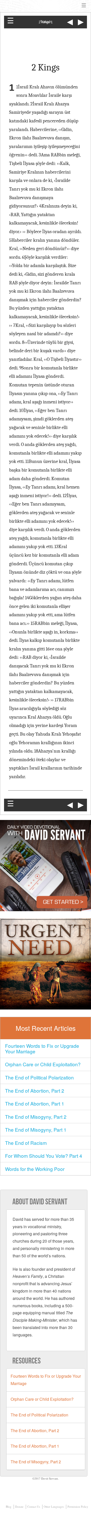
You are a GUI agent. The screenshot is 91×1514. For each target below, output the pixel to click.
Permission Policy (77, 1506)
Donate (19, 1506)
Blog (8, 1506)
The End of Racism (26, 1142)
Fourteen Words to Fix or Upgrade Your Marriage (42, 1048)
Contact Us (33, 1506)
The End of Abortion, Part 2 (34, 1090)
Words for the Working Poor (34, 1168)
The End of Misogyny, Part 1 (35, 1129)
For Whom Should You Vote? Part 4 (43, 1155)
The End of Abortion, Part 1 (34, 1103)
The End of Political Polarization (39, 1077)
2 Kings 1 (46, 22)
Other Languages (54, 1506)
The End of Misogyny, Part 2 (35, 1116)
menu (83, 5)
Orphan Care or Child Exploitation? (43, 1064)
